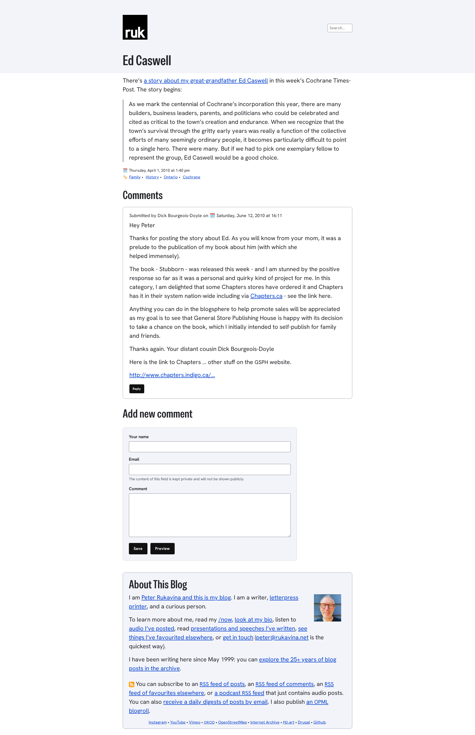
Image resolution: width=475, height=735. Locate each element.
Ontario (171, 177)
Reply (137, 389)
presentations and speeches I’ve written (243, 628)
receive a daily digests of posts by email (215, 702)
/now (225, 619)
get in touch (238, 637)
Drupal (304, 722)
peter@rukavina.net (282, 637)
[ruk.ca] (237, 27)
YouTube (178, 722)
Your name (139, 436)
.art (288, 722)
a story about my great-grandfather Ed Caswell (206, 80)
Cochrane (191, 177)
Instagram (158, 722)
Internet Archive (265, 722)
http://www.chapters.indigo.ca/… (172, 375)
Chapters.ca (266, 296)
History (152, 177)
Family (135, 177)
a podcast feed (239, 693)
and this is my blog (186, 597)
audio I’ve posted (151, 628)
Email (134, 459)
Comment (138, 488)
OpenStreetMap (232, 722)
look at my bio (253, 619)
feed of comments (285, 684)
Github (319, 722)
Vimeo (194, 722)
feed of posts (222, 684)
